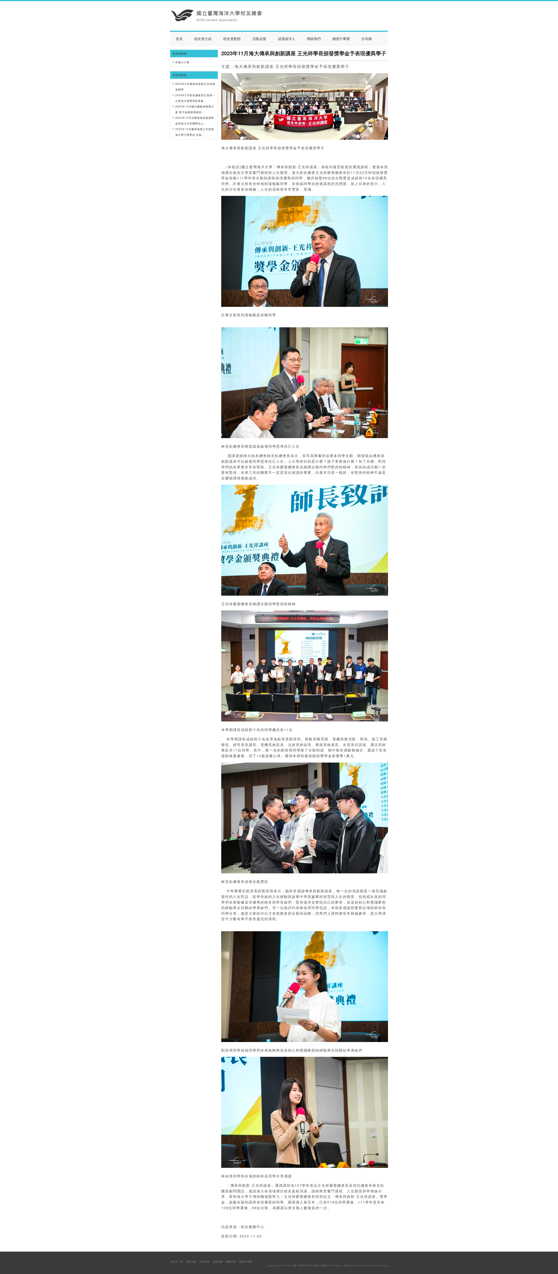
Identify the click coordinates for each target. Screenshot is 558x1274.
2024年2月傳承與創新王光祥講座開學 (195, 86)
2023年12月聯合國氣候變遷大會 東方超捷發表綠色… (194, 109)
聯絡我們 (314, 39)
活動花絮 (259, 39)
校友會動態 (232, 39)
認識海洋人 (286, 39)
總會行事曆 (341, 39)
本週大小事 (182, 62)
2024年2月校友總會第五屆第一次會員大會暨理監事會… (195, 98)
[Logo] (216, 20)
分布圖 (366, 39)
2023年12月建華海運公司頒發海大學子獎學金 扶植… (194, 131)
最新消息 (191, 1261)
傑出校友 (204, 1261)
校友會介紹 (203, 39)
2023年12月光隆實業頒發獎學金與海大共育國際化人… (194, 120)
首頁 (179, 39)
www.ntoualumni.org (373, 1265)
